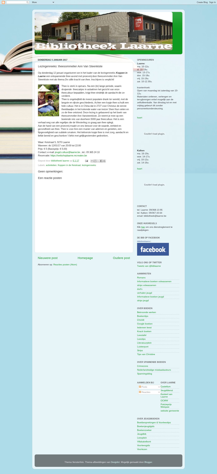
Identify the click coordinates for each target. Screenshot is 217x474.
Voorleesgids (143, 445)
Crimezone (142, 366)
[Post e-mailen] (86, 161)
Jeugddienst (167, 390)
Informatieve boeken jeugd (150, 297)
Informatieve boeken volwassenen (154, 281)
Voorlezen (142, 449)
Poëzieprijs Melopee (166, 405)
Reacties (145, 392)
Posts (144, 387)
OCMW (164, 400)
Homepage (85, 258)
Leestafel (141, 335)
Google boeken (145, 324)
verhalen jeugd (144, 293)
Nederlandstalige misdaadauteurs (154, 370)
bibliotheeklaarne (143, 241)
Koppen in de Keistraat (69, 165)
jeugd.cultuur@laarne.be (67, 152)
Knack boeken (144, 331)
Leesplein (142, 438)
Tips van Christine (146, 354)
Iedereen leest (144, 327)
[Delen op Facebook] (101, 161)
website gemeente (170, 411)
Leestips (141, 339)
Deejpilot (115, 462)
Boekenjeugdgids (145, 426)
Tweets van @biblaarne (149, 266)
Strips (140, 350)
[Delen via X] (98, 161)
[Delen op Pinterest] (104, 161)
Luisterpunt (142, 346)
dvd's (139, 289)
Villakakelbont (144, 441)
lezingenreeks (89, 165)
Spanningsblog (144, 374)
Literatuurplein (144, 343)
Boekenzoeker (144, 430)
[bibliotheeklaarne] (153, 255)
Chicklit (140, 320)
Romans (141, 277)
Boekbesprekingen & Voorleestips (154, 422)
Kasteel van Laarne (166, 395)
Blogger (148, 462)
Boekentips (142, 316)
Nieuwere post (48, 258)
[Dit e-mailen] (92, 161)
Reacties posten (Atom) (65, 264)
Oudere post (121, 258)
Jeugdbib (141, 434)
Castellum (166, 386)
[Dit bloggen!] (95, 161)
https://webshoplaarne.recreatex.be (69, 155)
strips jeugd (143, 300)
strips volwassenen (146, 285)
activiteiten (51, 165)
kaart (139, 117)
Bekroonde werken (146, 312)
